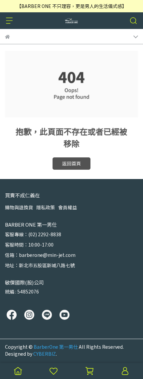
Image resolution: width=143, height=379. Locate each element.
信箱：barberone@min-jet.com (40, 255)
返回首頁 (71, 163)
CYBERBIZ (44, 353)
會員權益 (67, 207)
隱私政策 (45, 207)
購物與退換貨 (19, 207)
